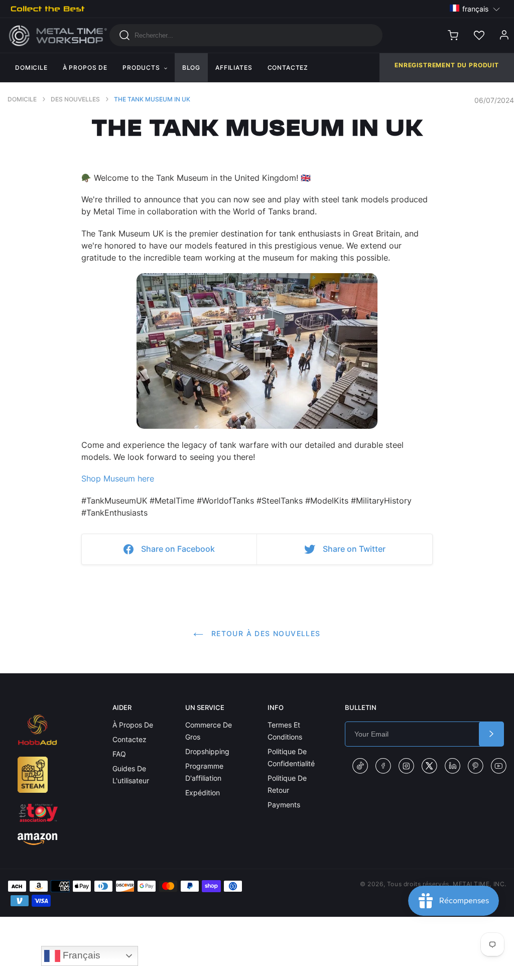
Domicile (22, 99)
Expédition (202, 792)
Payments (284, 804)
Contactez (129, 739)
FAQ (119, 754)
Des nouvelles (75, 99)
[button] (475, 8)
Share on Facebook (178, 549)
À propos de (132, 724)
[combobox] (246, 35)
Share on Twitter (354, 549)
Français (80, 955)
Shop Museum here (117, 478)
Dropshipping (207, 751)
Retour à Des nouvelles (264, 633)
